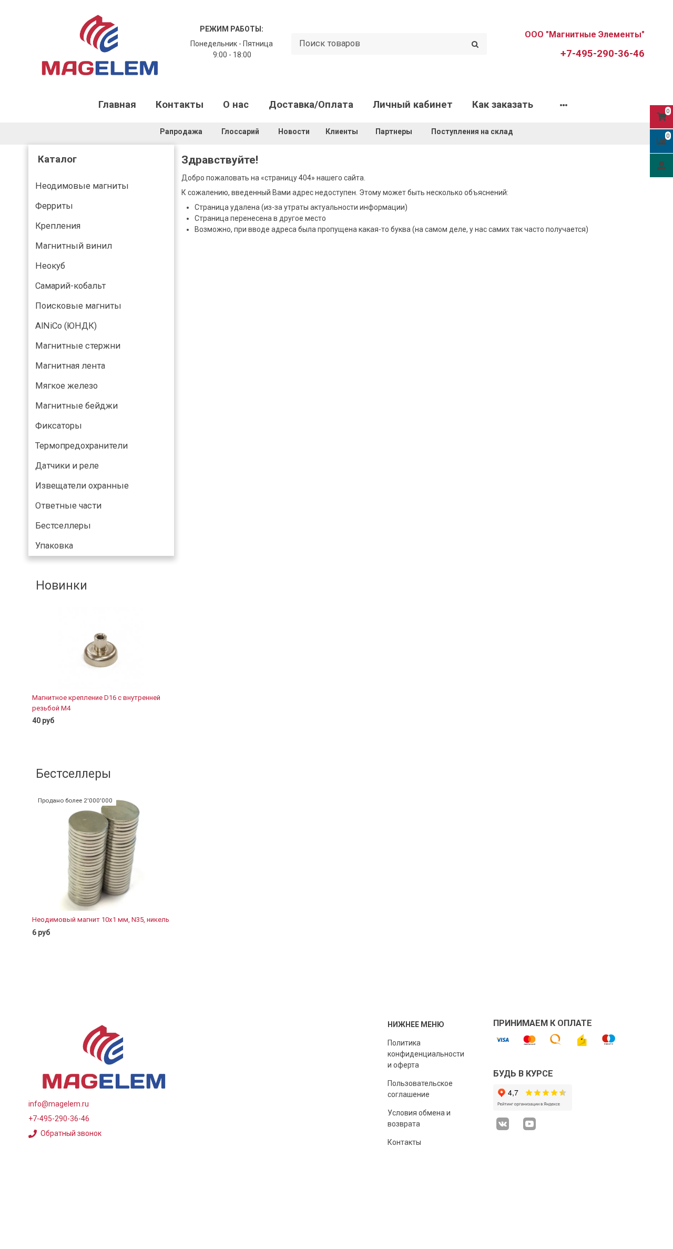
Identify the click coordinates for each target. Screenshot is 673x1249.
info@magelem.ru (58, 1104)
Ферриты (54, 206)
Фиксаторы (58, 426)
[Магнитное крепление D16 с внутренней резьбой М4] (101, 647)
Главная (117, 104)
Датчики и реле (67, 466)
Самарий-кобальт (70, 286)
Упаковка (54, 546)
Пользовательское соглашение (420, 1089)
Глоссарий (240, 131)
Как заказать (502, 104)
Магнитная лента (70, 366)
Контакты (179, 104)
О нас (236, 104)
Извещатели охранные (82, 486)
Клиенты (342, 131)
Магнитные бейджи (76, 406)
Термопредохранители (81, 446)
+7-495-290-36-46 (602, 53)
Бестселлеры (63, 526)
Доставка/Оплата (311, 104)
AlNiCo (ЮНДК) (66, 326)
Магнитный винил (73, 246)
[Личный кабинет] (661, 165)
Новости (294, 131)
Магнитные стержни (77, 346)
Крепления (57, 226)
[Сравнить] (158, 737)
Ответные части (68, 506)
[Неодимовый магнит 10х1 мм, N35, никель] (101, 853)
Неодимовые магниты (82, 186)
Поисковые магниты (78, 306)
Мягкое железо (66, 386)
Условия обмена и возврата (419, 1118)
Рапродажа (181, 131)
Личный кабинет (413, 104)
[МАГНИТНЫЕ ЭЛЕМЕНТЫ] (99, 43)
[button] (35, 675)
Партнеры (393, 131)
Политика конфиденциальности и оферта (426, 1054)
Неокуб (50, 266)
